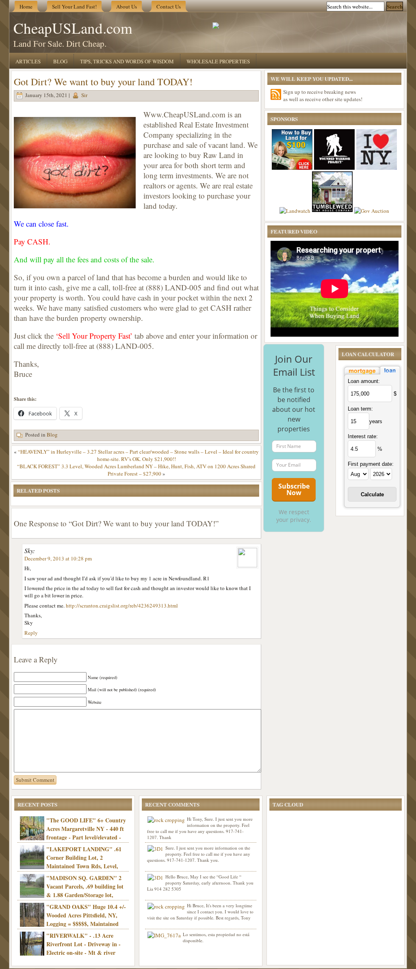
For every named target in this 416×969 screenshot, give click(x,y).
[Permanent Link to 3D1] (155, 848)
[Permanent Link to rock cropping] (166, 820)
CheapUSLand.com (72, 28)
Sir (84, 95)
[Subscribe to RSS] (276, 94)
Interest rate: (363, 436)
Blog (60, 61)
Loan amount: (364, 381)
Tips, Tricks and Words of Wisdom (127, 61)
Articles (28, 61)
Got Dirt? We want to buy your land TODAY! (103, 81)
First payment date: (371, 464)
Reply (31, 632)
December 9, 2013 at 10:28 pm (58, 558)
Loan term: (360, 409)
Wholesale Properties (218, 61)
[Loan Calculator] (372, 375)
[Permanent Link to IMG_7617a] (164, 935)
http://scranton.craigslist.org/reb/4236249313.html (122, 605)
